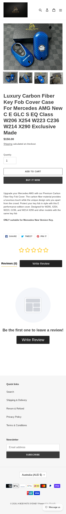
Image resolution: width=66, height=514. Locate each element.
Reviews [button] (9, 263)
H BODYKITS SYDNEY (28, 504)
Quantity (7, 155)
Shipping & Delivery (16, 400)
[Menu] (60, 10)
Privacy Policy (13, 416)
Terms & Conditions (16, 425)
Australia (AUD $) (32, 474)
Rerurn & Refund (15, 408)
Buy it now (33, 180)
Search (10, 391)
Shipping (8, 144)
